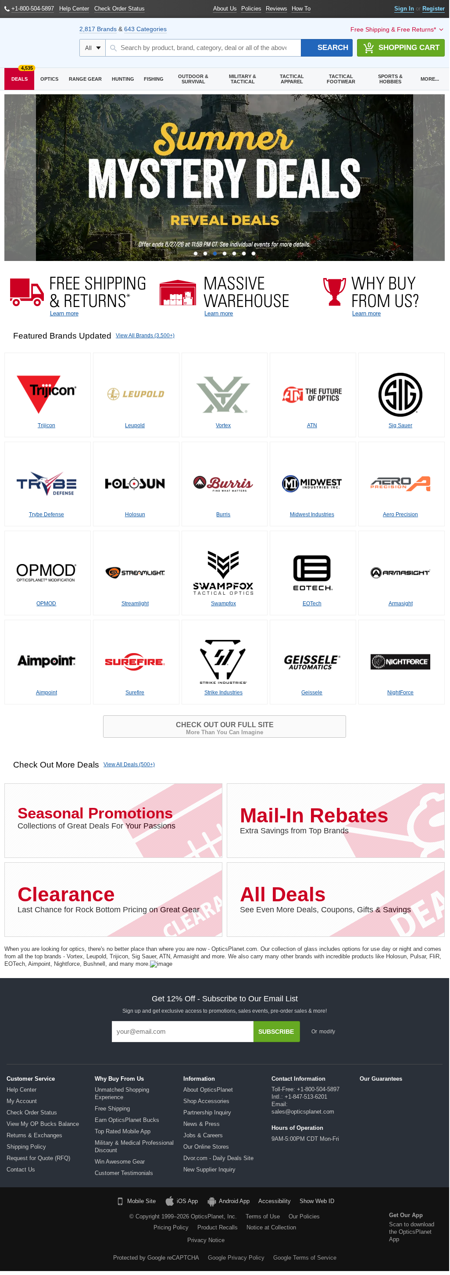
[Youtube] (95, 1220)
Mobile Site (141, 1201)
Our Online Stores (206, 1146)
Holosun (135, 514)
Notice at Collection (271, 1227)
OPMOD (46, 603)
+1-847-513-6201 (306, 1096)
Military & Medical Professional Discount (134, 1146)
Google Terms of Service (304, 1257)
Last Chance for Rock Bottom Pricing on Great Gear (109, 898)
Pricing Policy (171, 1227)
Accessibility (274, 1201)
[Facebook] (28, 1220)
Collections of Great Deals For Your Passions (96, 817)
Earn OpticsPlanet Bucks (127, 1120)
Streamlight (135, 603)
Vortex (223, 425)
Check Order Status (32, 1112)
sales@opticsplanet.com (302, 1111)
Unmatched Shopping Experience (122, 1093)
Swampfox (223, 603)
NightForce (400, 692)
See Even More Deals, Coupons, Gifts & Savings (325, 898)
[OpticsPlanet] (37, 43)
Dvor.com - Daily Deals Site (218, 1158)
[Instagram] (62, 1236)
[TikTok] (50, 1220)
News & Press (201, 1124)
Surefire (134, 692)
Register (433, 8)
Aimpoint (46, 692)
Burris (223, 514)
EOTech (312, 603)
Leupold (135, 425)
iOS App (187, 1201)
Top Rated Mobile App (122, 1131)
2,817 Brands (98, 28)
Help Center (21, 1089)
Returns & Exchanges (34, 1135)
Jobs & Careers (203, 1135)
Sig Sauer (400, 425)
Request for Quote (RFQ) (38, 1158)
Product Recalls (217, 1227)
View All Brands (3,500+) (145, 335)
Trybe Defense (46, 514)
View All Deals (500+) (129, 764)
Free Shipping (112, 1108)
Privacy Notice (206, 1240)
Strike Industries (223, 692)
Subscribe (276, 1031)
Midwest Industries (312, 514)
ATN (312, 425)
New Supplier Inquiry (209, 1169)
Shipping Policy (26, 1146)
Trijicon (46, 425)
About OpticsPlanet (208, 1089)
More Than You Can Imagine (225, 728)
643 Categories (145, 28)
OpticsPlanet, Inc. (214, 1216)
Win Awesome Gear (120, 1161)
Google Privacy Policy (236, 1257)
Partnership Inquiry (207, 1112)
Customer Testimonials (124, 1173)
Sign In (404, 8)
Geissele (311, 692)
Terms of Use (263, 1216)
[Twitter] (73, 1220)
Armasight (401, 603)
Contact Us (21, 1169)
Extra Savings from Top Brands (314, 819)
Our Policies (304, 1216)
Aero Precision (400, 514)
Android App (234, 1201)
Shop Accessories (206, 1101)
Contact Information (298, 1078)
